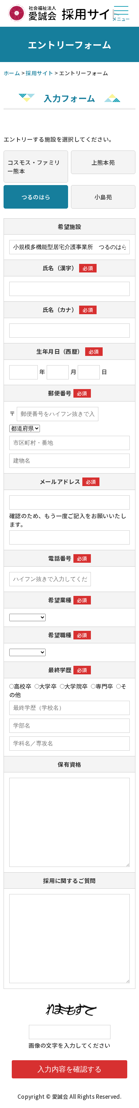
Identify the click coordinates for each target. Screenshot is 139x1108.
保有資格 (69, 764)
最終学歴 (60, 669)
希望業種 (60, 600)
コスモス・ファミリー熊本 (33, 166)
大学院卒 (76, 686)
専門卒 (104, 686)
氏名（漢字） (59, 268)
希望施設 (69, 226)
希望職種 (60, 634)
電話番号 (60, 558)
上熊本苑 (103, 162)
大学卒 (48, 686)
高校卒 (22, 686)
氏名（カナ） (59, 309)
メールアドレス (60, 481)
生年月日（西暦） (59, 351)
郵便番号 (60, 393)
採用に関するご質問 (69, 880)
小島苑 (103, 197)
